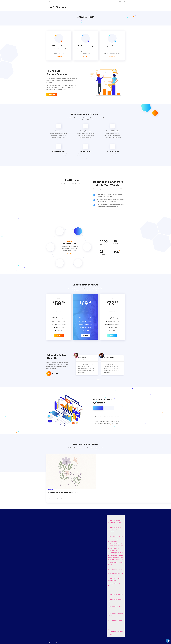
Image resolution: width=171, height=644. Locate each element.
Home (81, 20)
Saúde (50, 489)
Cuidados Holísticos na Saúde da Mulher (63, 493)
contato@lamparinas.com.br (53, 1)
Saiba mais (69, 253)
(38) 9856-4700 (121, 1)
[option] (86, 363)
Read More (59, 56)
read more (52, 94)
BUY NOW (59, 335)
